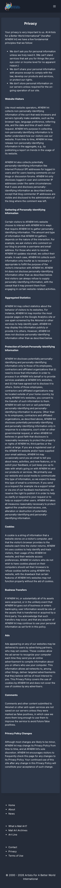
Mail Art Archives (17, 830)
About (11, 809)
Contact (12, 847)
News (11, 813)
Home (11, 805)
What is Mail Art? (17, 826)
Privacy (12, 851)
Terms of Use (15, 855)
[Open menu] (54, 6)
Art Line (12, 834)
